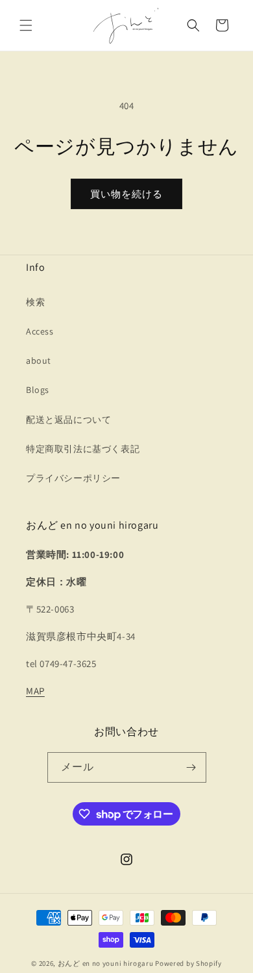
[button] (26, 25)
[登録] (191, 767)
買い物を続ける (126, 194)
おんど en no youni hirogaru (106, 963)
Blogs (37, 390)
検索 (35, 302)
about (38, 360)
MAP (35, 691)
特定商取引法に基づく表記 (82, 449)
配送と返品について (68, 419)
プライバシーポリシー (73, 478)
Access (40, 331)
